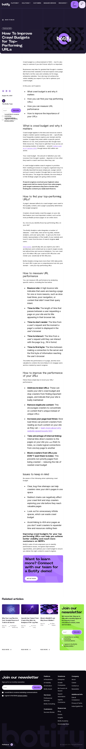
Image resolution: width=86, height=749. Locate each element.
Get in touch (31, 578)
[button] (15, 3)
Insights (60, 717)
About (74, 679)
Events (60, 714)
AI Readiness (48, 679)
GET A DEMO (75, 4)
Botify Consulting (49, 704)
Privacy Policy (9, 121)
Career (74, 682)
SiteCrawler (27, 247)
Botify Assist (48, 689)
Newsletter (75, 689)
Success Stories (49, 712)
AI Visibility (47, 682)
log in (82, 3)
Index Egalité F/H (77, 706)
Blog (59, 711)
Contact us (75, 686)
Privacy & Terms (77, 703)
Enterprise (61, 679)
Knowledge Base (63, 724)
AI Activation (48, 686)
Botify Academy (63, 721)
